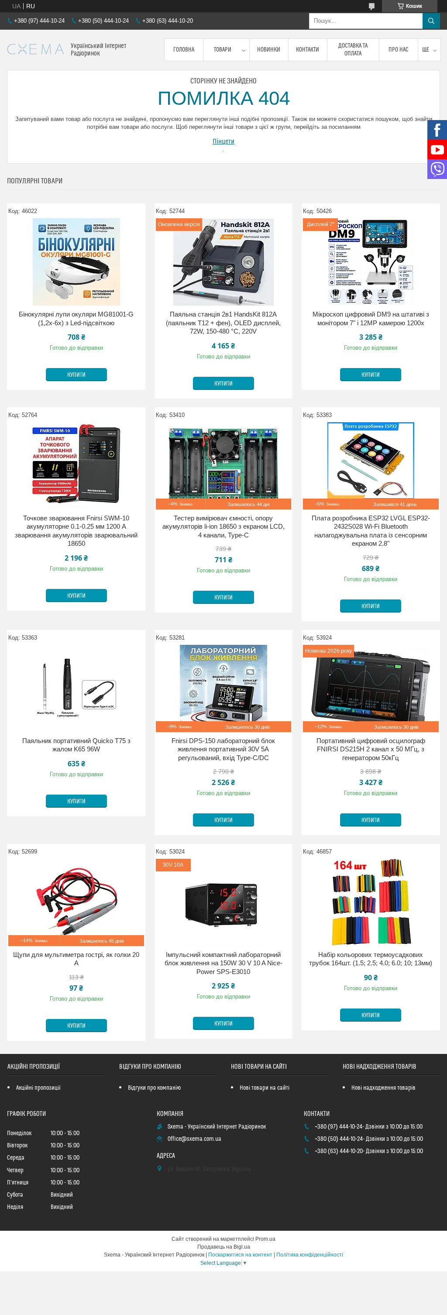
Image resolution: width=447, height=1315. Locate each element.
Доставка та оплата (353, 49)
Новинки (268, 49)
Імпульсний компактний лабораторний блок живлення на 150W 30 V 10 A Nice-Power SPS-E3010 (223, 963)
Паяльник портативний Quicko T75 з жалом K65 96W (76, 745)
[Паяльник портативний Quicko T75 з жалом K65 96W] (76, 688)
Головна (183, 49)
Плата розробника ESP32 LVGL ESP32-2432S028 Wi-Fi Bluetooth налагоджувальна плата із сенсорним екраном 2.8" (371, 530)
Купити (76, 375)
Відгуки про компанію (154, 1087)
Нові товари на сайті (264, 1087)
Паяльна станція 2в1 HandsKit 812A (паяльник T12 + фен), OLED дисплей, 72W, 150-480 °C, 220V (223, 322)
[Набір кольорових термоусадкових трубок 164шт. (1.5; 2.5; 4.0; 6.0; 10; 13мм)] (371, 902)
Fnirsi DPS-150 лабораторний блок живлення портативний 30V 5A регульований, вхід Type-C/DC (223, 749)
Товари (222, 49)
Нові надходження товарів (383, 1087)
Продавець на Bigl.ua (223, 1247)
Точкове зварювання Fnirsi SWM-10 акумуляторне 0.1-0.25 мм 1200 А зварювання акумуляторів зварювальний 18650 (76, 530)
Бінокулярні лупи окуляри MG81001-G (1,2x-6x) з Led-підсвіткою (76, 318)
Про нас (399, 49)
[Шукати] (431, 21)
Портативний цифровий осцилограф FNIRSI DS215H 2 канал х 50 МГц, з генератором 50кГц (370, 749)
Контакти (307, 49)
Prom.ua (265, 1239)
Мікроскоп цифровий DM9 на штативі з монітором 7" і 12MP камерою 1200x (371, 318)
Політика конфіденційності (309, 1255)
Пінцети (223, 141)
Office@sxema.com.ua (194, 1139)
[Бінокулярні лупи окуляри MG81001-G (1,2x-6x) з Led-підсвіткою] (76, 262)
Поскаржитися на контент (240, 1255)
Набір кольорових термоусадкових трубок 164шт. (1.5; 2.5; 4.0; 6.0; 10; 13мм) (370, 959)
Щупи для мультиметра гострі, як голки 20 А (76, 959)
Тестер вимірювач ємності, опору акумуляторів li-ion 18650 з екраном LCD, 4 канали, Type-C (223, 526)
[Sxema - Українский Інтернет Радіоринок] (35, 50)
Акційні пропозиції (38, 1087)
